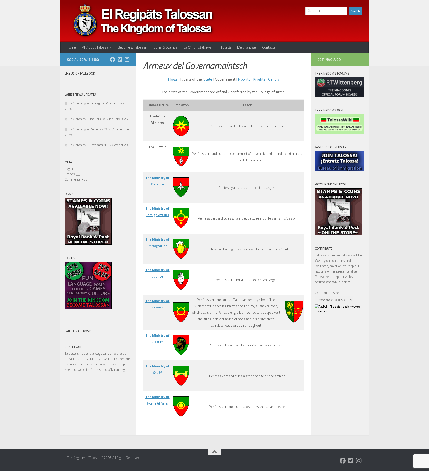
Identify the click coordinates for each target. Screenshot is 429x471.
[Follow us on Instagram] (127, 59)
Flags (172, 79)
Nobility (244, 79)
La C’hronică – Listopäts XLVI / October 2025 (100, 144)
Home (71, 47)
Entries (73, 174)
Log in (69, 168)
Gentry (273, 79)
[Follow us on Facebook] (112, 59)
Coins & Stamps (165, 47)
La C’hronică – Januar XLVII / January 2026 (98, 118)
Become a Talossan (132, 47)
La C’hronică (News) (198, 47)
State (207, 79)
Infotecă (225, 47)
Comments (76, 179)
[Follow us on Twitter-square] (119, 59)
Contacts (269, 47)
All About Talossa (95, 47)
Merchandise (246, 47)
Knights (259, 79)
